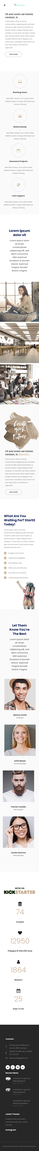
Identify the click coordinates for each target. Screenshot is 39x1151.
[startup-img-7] (19, 343)
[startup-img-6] (19, 302)
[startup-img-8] (19, 384)
